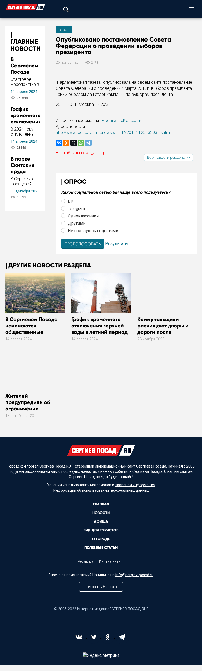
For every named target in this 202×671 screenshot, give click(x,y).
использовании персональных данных (115, 490)
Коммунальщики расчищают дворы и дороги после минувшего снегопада (165, 328)
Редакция (86, 561)
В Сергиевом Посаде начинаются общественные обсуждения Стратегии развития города (34, 332)
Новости (101, 513)
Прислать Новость (101, 586)
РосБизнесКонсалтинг (123, 120)
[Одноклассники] (66, 143)
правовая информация (135, 485)
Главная (101, 504)
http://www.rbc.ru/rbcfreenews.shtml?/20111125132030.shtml (113, 132)
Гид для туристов (101, 530)
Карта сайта (109, 561)
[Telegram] (88, 143)
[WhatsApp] (81, 143)
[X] (73, 143)
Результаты (116, 243)
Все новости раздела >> (168, 157)
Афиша (101, 521)
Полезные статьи (101, 547)
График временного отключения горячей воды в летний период (99, 325)
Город (64, 29)
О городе (101, 539)
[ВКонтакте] (59, 143)
